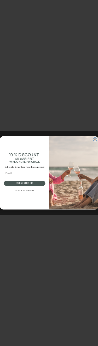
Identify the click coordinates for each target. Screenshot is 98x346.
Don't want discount (24, 191)
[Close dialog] (95, 139)
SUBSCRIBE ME (24, 183)
